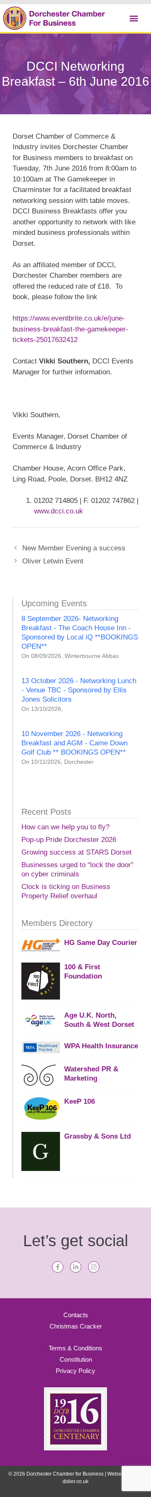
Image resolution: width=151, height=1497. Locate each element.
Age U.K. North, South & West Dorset (99, 1020)
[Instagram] (93, 1267)
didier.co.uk (75, 1481)
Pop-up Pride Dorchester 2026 (68, 840)
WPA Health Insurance (101, 1046)
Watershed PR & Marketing (91, 1073)
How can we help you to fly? (65, 827)
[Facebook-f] (57, 1267)
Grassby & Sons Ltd (97, 1136)
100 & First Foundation (83, 971)
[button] (134, 18)
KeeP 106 (79, 1101)
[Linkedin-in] (75, 1267)
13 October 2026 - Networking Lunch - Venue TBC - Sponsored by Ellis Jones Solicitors (78, 690)
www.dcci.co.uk (58, 511)
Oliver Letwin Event (52, 561)
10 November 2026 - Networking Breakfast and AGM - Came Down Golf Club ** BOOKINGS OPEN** (74, 743)
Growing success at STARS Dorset (76, 852)
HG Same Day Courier (100, 943)
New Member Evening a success (73, 548)
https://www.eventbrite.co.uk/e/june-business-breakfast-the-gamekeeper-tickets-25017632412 (70, 329)
